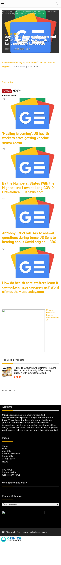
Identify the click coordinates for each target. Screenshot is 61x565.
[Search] (56, 3)
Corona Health (15, 11)
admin (7, 49)
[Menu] (3, 3)
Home (4, 11)
